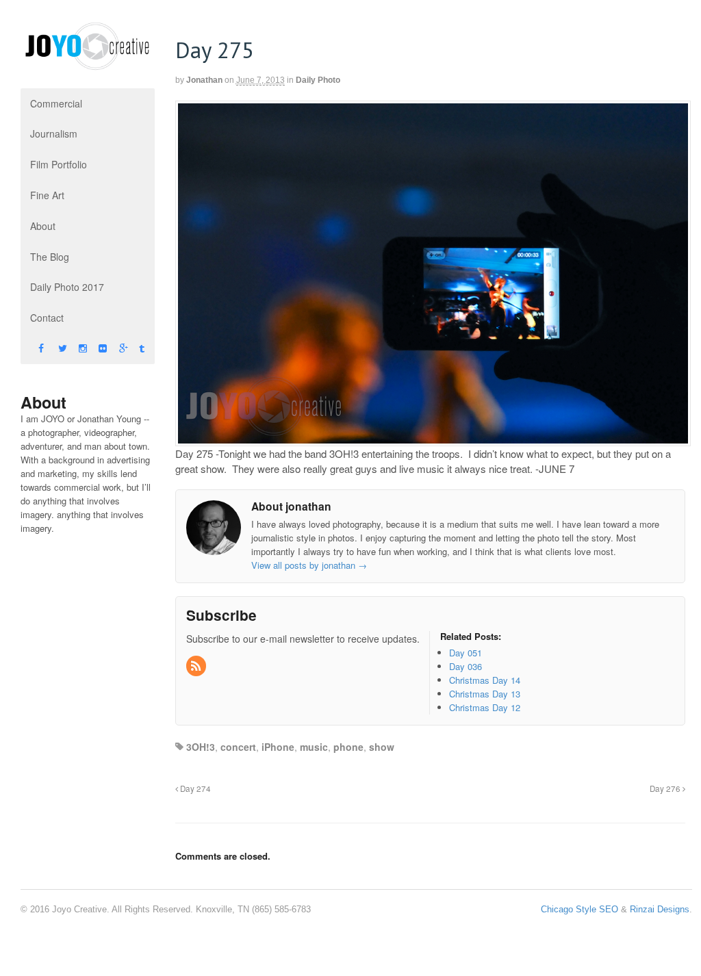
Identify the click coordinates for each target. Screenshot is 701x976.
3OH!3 (200, 747)
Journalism (53, 133)
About (42, 226)
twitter (50, 348)
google (111, 348)
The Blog (49, 257)
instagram (71, 348)
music (314, 747)
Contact (47, 317)
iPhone (278, 747)
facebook (30, 348)
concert (238, 747)
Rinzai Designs (659, 909)
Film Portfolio (58, 164)
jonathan (204, 80)
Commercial (56, 103)
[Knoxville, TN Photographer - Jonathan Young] (88, 63)
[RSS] (197, 666)
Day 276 (666, 788)
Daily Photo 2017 (67, 287)
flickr (91, 348)
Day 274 (194, 788)
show (381, 747)
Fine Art (47, 195)
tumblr (131, 348)
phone (348, 747)
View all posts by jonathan (309, 565)
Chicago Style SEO (579, 909)
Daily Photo (318, 80)
